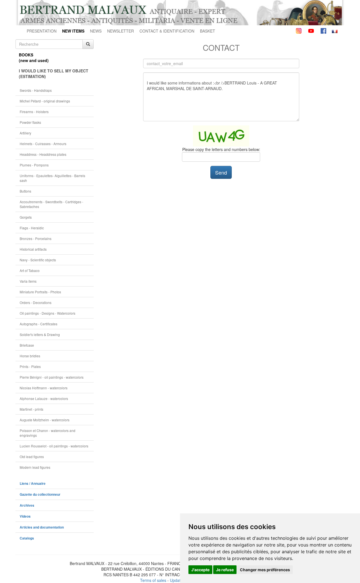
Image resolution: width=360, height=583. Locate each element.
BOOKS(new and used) (34, 57)
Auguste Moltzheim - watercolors (44, 419)
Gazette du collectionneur (40, 494)
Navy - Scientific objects (38, 259)
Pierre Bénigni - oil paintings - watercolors (52, 377)
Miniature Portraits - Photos (40, 291)
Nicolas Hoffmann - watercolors (44, 387)
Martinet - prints (31, 409)
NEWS (96, 31)
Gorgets (26, 217)
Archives (27, 505)
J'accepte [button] (200, 569)
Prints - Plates (30, 366)
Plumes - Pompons (34, 165)
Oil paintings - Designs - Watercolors (47, 313)
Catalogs (27, 538)
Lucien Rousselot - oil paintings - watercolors (54, 445)
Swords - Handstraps (36, 90)
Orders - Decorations (35, 302)
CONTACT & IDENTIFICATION (167, 31)
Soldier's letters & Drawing (40, 334)
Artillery (25, 133)
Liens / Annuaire (33, 483)
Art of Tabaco (30, 270)
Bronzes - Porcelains (35, 238)
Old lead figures (32, 456)
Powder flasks (30, 122)
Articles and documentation (42, 527)
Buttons (25, 191)
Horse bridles (30, 355)
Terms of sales (153, 580)
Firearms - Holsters (34, 111)
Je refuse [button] (225, 569)
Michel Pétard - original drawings (45, 101)
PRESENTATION (42, 31)
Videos (25, 516)
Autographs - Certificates (38, 323)
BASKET (207, 31)
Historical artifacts (33, 249)
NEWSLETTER (120, 31)
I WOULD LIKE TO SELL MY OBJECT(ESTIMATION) (53, 73)
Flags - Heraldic (32, 227)
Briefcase (27, 345)
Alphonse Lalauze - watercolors (44, 398)
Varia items (28, 281)
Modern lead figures (35, 467)
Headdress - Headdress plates (43, 154)
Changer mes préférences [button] (265, 569)
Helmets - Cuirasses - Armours (43, 143)
